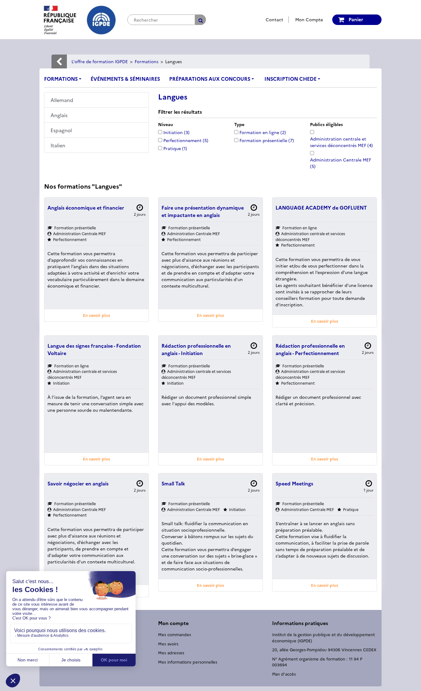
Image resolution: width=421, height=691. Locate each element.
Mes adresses (171, 652)
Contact (274, 19)
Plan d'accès (284, 674)
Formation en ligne (262, 132)
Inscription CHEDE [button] (290, 78)
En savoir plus (96, 315)
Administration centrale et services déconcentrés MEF (341, 142)
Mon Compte (309, 19)
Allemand (62, 99)
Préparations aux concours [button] (209, 78)
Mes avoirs (168, 643)
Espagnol (61, 130)
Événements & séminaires (125, 78)
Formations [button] (61, 78)
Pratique (175, 148)
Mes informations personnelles (187, 661)
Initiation (176, 132)
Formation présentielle (266, 140)
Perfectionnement (185, 140)
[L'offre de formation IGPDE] (78, 19)
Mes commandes (174, 634)
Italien (58, 145)
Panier (355, 19)
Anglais (59, 115)
